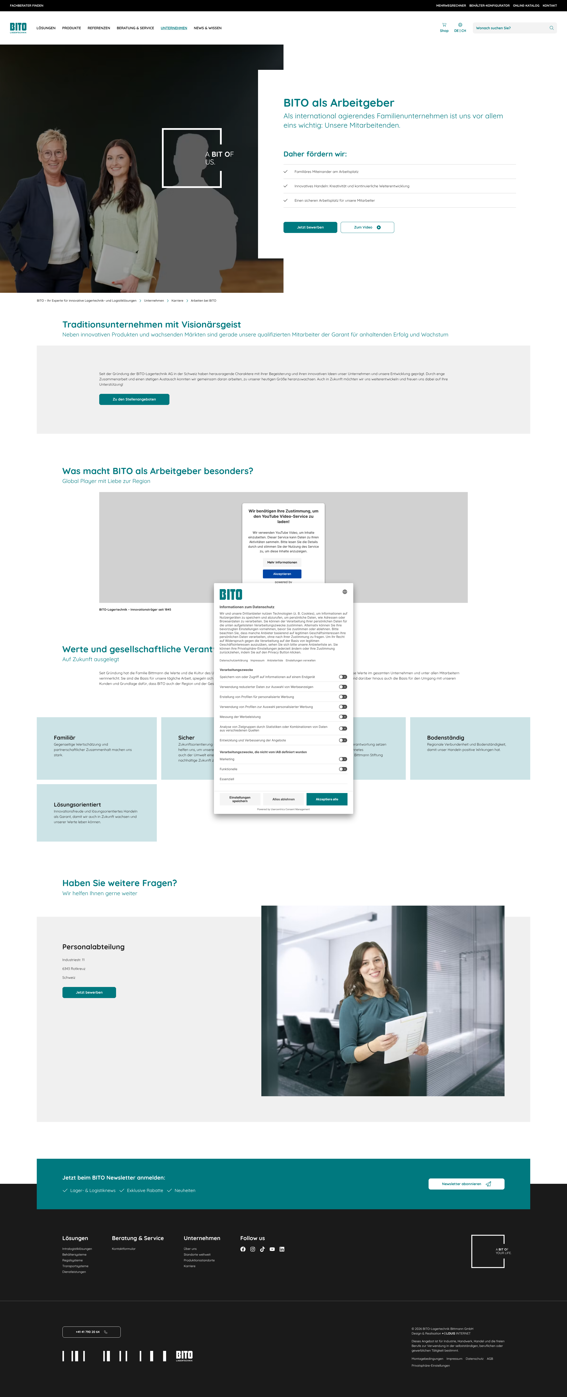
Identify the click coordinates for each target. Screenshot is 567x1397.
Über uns (190, 1249)
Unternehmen (154, 301)
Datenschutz (475, 1359)
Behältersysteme (74, 1254)
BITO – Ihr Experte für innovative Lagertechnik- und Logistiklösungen (86, 301)
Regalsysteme (72, 1260)
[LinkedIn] (282, 1249)
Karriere (190, 1266)
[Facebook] (243, 1249)
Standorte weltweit (197, 1254)
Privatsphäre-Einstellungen (431, 1366)
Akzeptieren (282, 574)
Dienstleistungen (74, 1272)
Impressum (454, 1359)
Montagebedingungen (427, 1359)
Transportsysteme (75, 1266)
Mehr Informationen (282, 562)
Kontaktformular (124, 1249)
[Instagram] (252, 1249)
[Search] (552, 28)
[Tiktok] (262, 1249)
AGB (490, 1359)
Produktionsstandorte (199, 1260)
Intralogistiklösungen (77, 1249)
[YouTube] (272, 1249)
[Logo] (23, 28)
